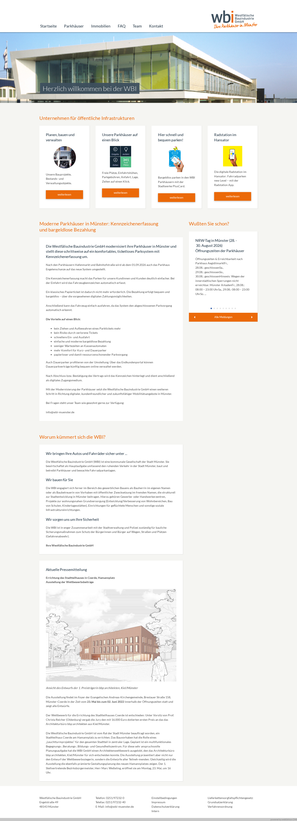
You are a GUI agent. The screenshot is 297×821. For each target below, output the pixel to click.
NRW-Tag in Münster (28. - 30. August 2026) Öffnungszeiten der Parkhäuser (219, 245)
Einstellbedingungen (164, 798)
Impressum (158, 802)
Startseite (48, 26)
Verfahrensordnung (220, 806)
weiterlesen (64, 194)
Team (137, 26)
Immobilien (101, 26)
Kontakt (156, 26)
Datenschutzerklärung (165, 806)
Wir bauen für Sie (59, 480)
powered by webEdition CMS (284, 819)
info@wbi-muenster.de (60, 412)
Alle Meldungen (223, 317)
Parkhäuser (74, 26)
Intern (155, 811)
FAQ (121, 26)
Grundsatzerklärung (220, 802)
